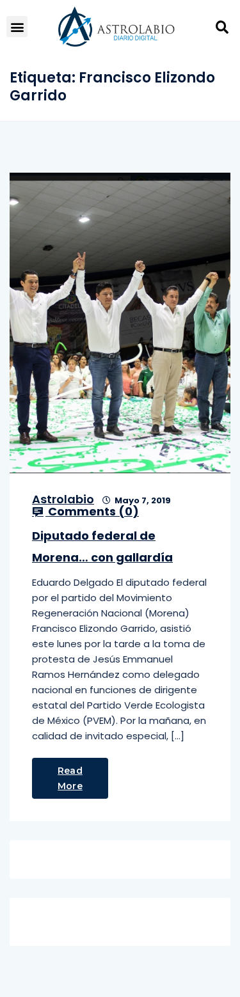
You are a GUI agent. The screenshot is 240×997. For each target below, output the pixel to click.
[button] (17, 26)
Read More (70, 778)
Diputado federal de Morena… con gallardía (102, 546)
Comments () (92, 511)
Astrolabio (63, 499)
